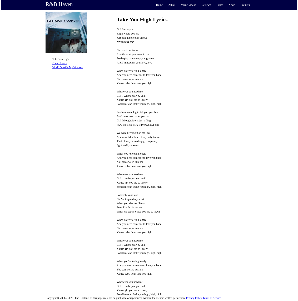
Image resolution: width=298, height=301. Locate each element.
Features (245, 4)
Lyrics (219, 4)
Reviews (206, 4)
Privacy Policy (194, 298)
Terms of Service (212, 298)
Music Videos (188, 4)
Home (159, 4)
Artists (171, 4)
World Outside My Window (67, 67)
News (232, 4)
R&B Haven (59, 4)
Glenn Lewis (59, 63)
